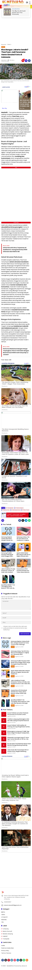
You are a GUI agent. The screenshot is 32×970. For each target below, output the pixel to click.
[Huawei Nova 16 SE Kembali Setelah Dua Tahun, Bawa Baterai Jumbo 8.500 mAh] (24, 563)
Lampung (5, 929)
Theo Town (26, 510)
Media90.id (4, 60)
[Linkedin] (17, 960)
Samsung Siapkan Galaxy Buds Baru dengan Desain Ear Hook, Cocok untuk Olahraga (7, 538)
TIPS (2, 922)
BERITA (3, 912)
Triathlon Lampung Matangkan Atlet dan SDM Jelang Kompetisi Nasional (18, 719)
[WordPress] (11, 960)
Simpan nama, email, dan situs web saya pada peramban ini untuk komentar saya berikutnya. (15, 628)
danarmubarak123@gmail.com (13, 905)
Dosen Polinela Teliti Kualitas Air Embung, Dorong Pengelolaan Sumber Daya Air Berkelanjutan (18, 726)
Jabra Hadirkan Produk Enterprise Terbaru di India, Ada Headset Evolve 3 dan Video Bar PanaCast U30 (8, 570)
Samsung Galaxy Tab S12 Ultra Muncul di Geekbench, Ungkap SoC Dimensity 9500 (23, 538)
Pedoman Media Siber (7, 948)
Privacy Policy (5, 950)
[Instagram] (14, 960)
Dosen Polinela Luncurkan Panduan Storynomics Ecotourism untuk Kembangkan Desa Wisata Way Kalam (18, 713)
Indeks (3, 945)
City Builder (10, 508)
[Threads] (21, 960)
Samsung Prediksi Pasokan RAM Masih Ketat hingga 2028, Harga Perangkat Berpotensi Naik (7, 554)
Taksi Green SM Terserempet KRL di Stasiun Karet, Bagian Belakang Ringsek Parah (17, 750)
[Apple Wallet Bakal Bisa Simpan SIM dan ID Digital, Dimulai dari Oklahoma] (24, 547)
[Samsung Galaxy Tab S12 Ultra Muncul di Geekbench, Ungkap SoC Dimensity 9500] (24, 531)
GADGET (5, 936)
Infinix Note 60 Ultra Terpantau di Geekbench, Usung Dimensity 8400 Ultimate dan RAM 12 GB (15, 249)
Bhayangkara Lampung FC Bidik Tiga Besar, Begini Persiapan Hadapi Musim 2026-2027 (18, 732)
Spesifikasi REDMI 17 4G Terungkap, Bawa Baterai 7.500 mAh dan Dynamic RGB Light (8, 586)
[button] (27, 2)
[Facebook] (19, 520)
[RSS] (27, 960)
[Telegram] (26, 520)
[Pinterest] (8, 960)
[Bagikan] (29, 60)
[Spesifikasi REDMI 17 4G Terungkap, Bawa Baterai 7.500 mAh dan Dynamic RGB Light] (8, 579)
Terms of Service (6, 953)
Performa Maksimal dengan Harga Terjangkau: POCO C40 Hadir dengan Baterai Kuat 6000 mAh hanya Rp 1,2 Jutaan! (16, 351)
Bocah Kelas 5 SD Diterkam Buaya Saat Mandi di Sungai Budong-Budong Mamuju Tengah (19, 744)
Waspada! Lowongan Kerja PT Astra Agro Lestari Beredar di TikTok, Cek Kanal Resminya (18, 738)
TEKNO (3, 47)
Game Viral (7, 510)
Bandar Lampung (8, 934)
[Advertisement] (16, 26)
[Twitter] (22, 520)
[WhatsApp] (29, 520)
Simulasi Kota (16, 510)
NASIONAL (4, 919)
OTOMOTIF (4, 917)
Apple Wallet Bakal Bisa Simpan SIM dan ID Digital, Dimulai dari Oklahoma (23, 554)
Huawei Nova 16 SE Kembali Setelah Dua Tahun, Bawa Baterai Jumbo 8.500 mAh (23, 570)
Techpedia (6, 939)
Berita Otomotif (7, 931)
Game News (20, 508)
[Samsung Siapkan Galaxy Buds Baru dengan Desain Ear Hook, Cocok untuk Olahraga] (8, 531)
